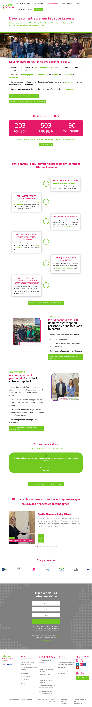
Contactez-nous (45, 144)
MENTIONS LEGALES (14, 699)
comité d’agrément (69, 227)
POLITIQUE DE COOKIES (41, 699)
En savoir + (41, 538)
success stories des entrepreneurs (52, 499)
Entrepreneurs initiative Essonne (46, 448)
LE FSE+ (23, 683)
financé (46, 139)
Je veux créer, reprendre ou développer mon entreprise (63, 357)
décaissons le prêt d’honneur (64, 268)
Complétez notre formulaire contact (64, 184)
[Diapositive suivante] (81, 527)
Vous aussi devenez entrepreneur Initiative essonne (45, 303)
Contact (38, 9)
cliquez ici (57, 635)
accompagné (55, 139)
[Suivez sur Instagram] (81, 664)
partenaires (13, 77)
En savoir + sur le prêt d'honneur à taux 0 (23, 96)
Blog (30, 9)
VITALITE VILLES (25, 680)
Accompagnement (17, 372)
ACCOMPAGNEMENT (26, 676)
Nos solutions (38, 4)
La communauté (67, 4)
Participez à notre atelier (21, 202)
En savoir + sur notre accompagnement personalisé (26, 102)
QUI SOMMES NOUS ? (26, 659)
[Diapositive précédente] (11, 527)
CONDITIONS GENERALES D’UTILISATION (65, 701)
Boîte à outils (21, 9)
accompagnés (60, 504)
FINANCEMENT (24, 673)
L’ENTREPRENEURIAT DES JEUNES (47, 666)
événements (69, 89)
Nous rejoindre (52, 4)
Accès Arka (81, 678)
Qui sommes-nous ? (23, 4)
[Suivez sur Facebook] (84, 664)
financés (42, 504)
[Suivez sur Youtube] (77, 667)
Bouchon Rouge (46, 470)
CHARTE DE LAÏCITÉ (27, 699)
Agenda (78, 4)
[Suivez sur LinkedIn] (77, 664)
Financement (54, 316)
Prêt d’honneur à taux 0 (63, 320)
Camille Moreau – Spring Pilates (54, 514)
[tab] (35, 546)
